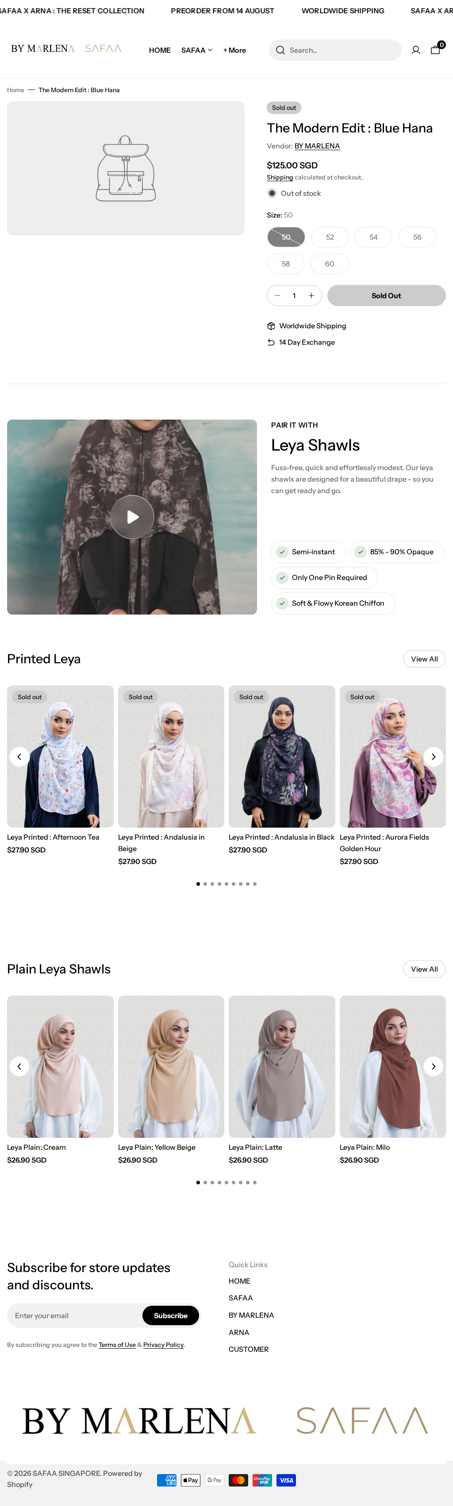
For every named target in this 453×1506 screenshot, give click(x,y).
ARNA (239, 1332)
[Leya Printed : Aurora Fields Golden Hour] (393, 756)
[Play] (132, 517)
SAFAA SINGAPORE (66, 1473)
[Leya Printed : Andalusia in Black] (282, 756)
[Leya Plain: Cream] (60, 1067)
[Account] (416, 50)
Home (15, 90)
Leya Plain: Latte (255, 1147)
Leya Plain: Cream (36, 1147)
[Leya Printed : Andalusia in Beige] (171, 756)
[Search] (280, 50)
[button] (19, 756)
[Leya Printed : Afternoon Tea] (60, 756)
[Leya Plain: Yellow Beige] (171, 1067)
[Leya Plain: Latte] (282, 1067)
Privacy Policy (163, 1345)
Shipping (280, 177)
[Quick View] (101, 701)
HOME (239, 1280)
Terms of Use (117, 1345)
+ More (234, 50)
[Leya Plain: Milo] (393, 1067)
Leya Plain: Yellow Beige (157, 1147)
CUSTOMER (249, 1349)
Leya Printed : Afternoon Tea (53, 837)
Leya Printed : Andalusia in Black (282, 837)
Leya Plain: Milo (365, 1147)
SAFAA (241, 1297)
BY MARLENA (317, 145)
